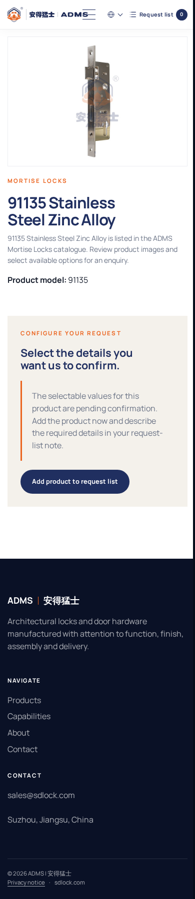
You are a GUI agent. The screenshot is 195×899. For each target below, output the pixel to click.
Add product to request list (75, 481)
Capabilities (29, 716)
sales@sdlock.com (41, 795)
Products (24, 700)
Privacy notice (26, 882)
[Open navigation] (81, 14)
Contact (23, 749)
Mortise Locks (38, 180)
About (19, 732)
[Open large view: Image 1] (94, 101)
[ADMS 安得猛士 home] (48, 14)
